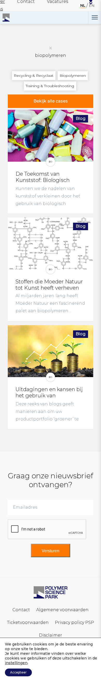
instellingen (16, 662)
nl (82, 5)
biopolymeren (50, 55)
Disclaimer (50, 635)
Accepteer (18, 672)
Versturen (50, 551)
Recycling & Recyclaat (33, 75)
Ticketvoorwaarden (28, 622)
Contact (21, 609)
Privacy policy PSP (74, 622)
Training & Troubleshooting (50, 86)
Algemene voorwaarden (62, 609)
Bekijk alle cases (50, 101)
